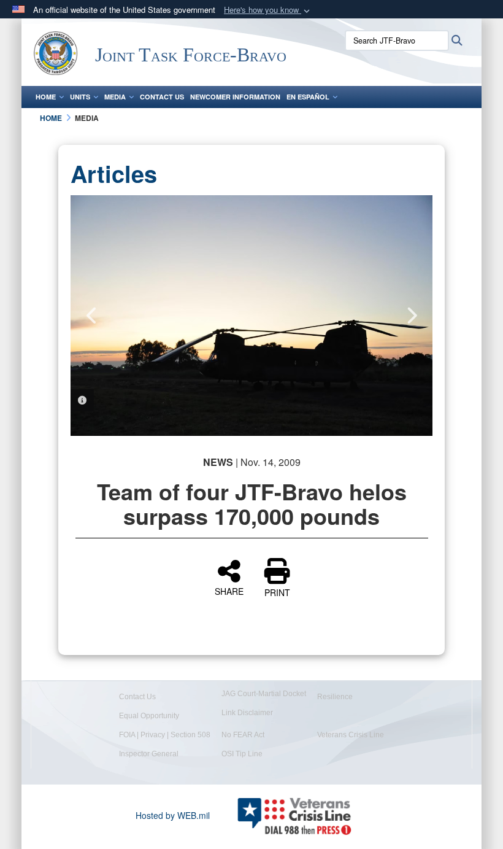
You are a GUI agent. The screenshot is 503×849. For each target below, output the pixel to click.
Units (80, 96)
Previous (92, 315)
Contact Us (162, 96)
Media (115, 96)
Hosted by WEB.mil (173, 815)
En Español (307, 96)
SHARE (229, 590)
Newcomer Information (235, 96)
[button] (268, 10)
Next (411, 315)
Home (46, 96)
